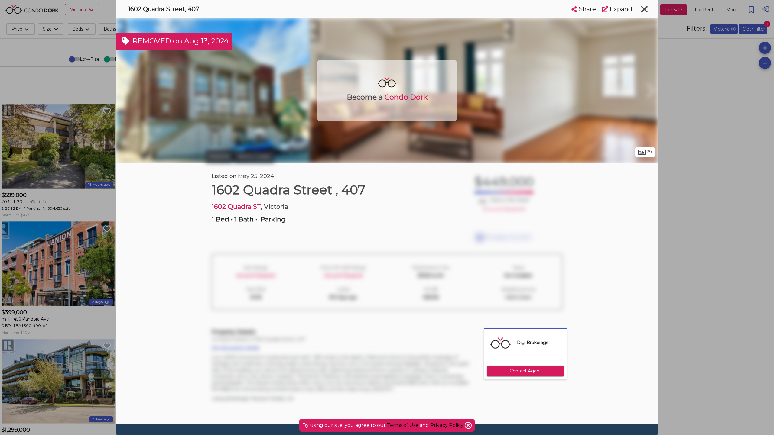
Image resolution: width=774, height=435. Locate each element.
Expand (620, 9)
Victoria (219, 156)
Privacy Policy (447, 425)
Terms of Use (402, 425)
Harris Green (254, 156)
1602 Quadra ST (236, 206)
